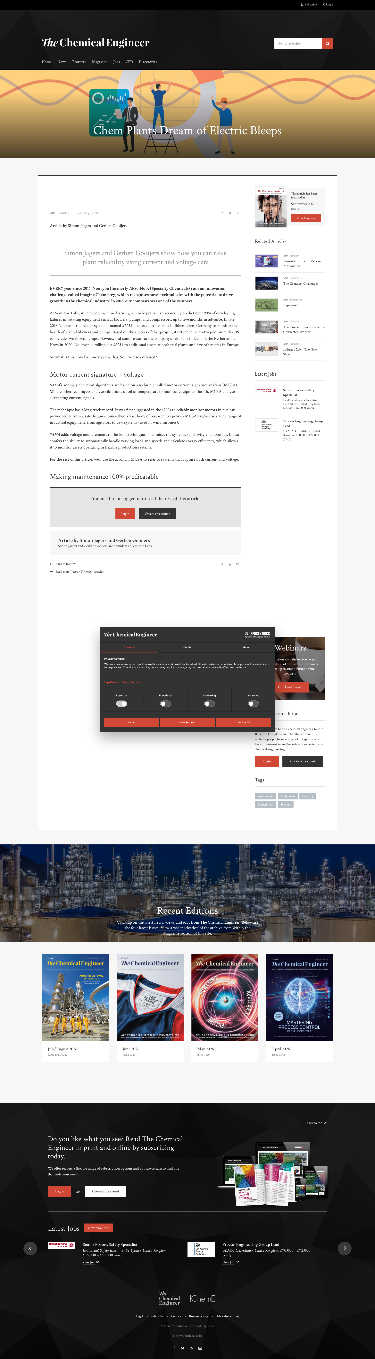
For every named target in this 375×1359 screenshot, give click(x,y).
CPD (129, 62)
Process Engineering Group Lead (250, 1244)
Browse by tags (198, 1316)
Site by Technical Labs (187, 1336)
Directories (148, 62)
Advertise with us (227, 1316)
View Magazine (306, 218)
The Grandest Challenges (300, 283)
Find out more (290, 687)
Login (329, 5)
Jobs (116, 62)
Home (47, 62)
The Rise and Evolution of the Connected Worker (304, 329)
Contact (176, 1316)
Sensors (286, 805)
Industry (63, 213)
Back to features (66, 564)
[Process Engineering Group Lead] (201, 1249)
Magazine (99, 62)
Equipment (295, 299)
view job (89, 1262)
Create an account (157, 513)
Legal (139, 1316)
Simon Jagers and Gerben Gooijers (115, 540)
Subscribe (311, 5)
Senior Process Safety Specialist (110, 1244)
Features (79, 62)
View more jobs (98, 1228)
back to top (314, 1123)
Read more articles (80, 572)
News (61, 62)
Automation (265, 796)
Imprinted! (291, 305)
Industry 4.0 (296, 277)
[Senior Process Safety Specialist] (61, 1245)
